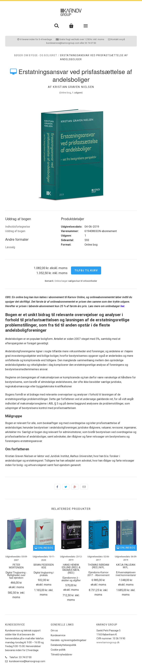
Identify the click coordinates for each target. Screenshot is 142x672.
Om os (54, 630)
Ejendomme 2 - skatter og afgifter (71, 579)
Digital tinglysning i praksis (44, 573)
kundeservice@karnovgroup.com (27, 661)
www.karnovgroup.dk (107, 642)
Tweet (65, 487)
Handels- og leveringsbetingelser (68, 640)
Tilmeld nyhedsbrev (61, 654)
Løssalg (10, 247)
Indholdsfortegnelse (17, 226)
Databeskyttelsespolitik (63, 645)
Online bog (65, 92)
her (122, 306)
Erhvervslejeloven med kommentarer (126, 573)
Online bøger (61, 280)
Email (84, 487)
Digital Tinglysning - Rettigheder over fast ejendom (16, 574)
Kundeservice (58, 635)
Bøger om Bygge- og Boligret (35, 55)
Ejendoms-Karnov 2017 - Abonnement (98, 573)
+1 (74, 487)
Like (57, 487)
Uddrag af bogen (15, 231)
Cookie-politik (58, 649)
